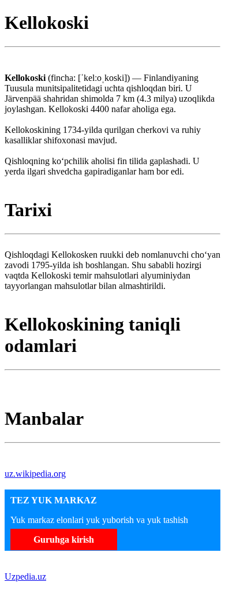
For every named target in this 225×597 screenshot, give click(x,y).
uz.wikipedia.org (35, 474)
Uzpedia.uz (25, 576)
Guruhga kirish (63, 539)
